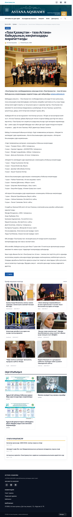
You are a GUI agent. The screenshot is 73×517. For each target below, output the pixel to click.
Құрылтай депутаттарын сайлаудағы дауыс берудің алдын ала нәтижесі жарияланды (19, 423)
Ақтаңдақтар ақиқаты (29, 18)
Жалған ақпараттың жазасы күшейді (51, 395)
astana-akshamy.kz (57, 94)
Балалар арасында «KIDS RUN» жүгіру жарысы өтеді (24, 443)
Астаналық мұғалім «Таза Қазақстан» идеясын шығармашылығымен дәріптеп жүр (35, 455)
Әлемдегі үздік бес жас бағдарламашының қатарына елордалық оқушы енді (33, 449)
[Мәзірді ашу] (7, 10)
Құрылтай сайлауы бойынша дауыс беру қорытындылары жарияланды (19, 396)
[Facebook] (65, 2)
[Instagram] (56, 2)
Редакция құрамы (11, 496)
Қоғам (15, 24)
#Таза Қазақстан (10, 2)
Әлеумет (41, 18)
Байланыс (8, 499)
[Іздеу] (65, 18)
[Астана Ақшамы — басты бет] (30, 10)
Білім (47, 18)
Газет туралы (9, 493)
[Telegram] (61, 2)
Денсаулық (55, 18)
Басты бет (8, 24)
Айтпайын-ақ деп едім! (12, 18)
